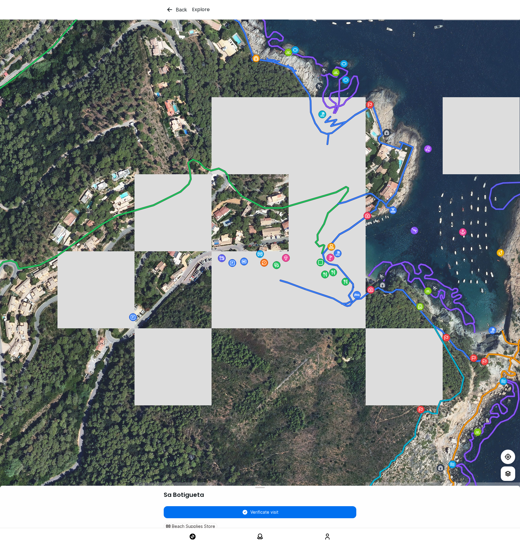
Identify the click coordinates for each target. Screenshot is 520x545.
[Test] (508, 457)
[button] (338, 253)
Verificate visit (264, 512)
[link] (192, 536)
